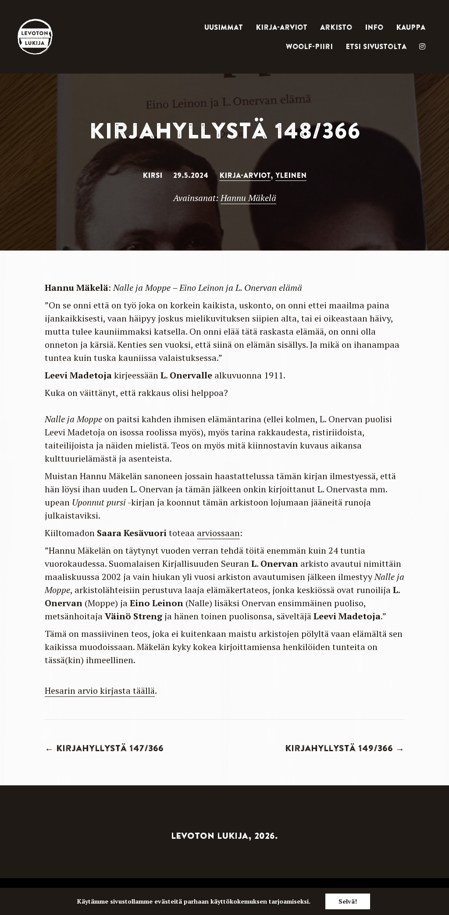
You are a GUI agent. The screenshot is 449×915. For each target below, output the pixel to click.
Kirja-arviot (281, 27)
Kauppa (410, 27)
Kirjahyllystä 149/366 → (344, 748)
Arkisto (336, 27)
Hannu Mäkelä (248, 198)
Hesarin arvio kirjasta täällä (100, 690)
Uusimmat (223, 27)
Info (374, 27)
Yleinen (290, 175)
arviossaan (218, 533)
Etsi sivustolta (376, 46)
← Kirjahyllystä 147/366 (104, 748)
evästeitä (168, 901)
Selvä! (348, 901)
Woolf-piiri (309, 46)
